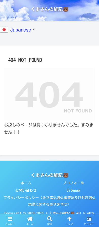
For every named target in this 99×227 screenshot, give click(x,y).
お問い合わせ (26, 190)
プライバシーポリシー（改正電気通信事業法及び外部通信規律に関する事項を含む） (49, 201)
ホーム (26, 183)
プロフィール (73, 183)
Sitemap (73, 190)
